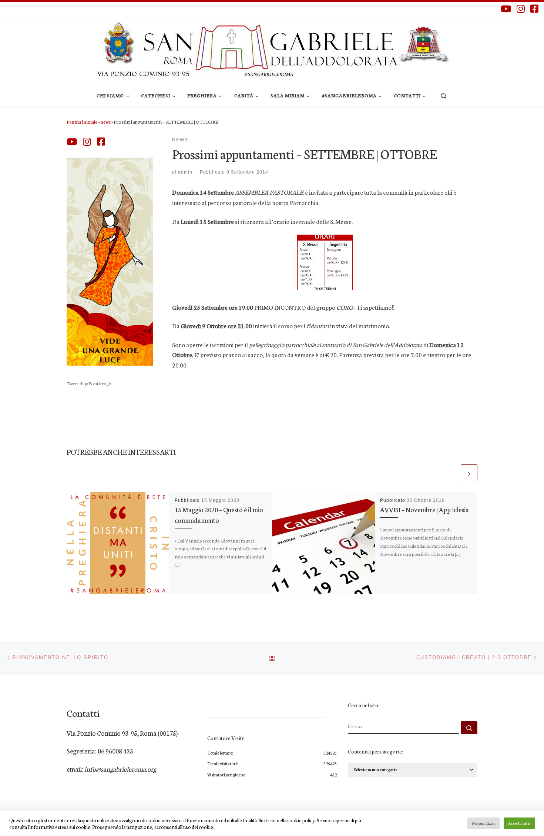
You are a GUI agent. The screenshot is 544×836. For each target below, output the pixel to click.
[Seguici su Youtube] (506, 8)
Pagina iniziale (82, 121)
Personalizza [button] (484, 823)
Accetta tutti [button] (519, 823)
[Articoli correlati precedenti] (451, 472)
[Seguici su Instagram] (521, 8)
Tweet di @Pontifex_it (89, 383)
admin (185, 172)
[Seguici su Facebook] (534, 8)
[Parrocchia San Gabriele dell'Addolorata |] (272, 48)
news (105, 121)
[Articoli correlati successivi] (469, 472)
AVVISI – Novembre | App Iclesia (424, 509)
